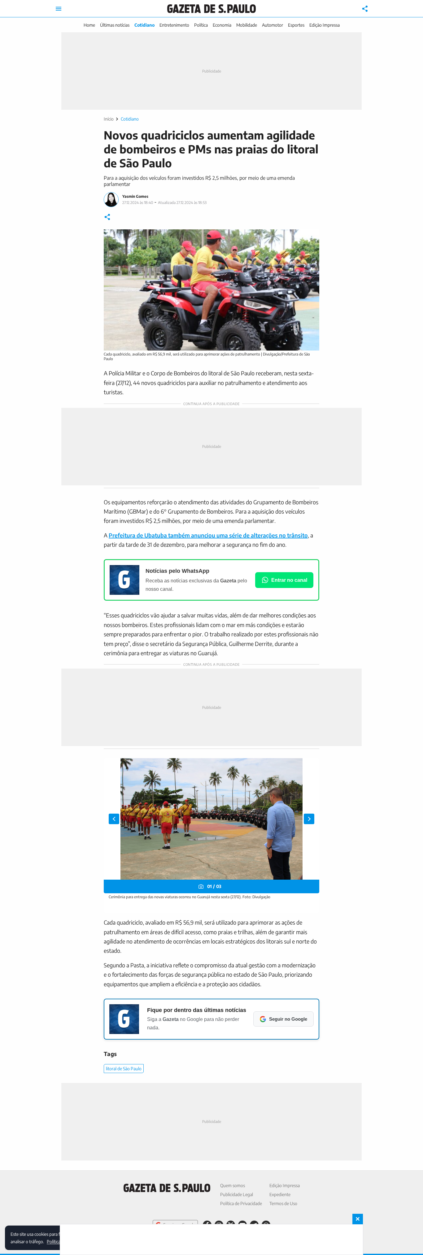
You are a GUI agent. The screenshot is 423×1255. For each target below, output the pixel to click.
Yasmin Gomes (135, 196)
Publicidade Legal (236, 1194)
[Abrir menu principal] (58, 8)
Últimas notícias (114, 25)
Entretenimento (174, 25)
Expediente (279, 1194)
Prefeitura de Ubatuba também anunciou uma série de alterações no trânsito (208, 535)
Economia (222, 25)
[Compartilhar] (365, 8)
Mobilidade (246, 25)
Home (89, 25)
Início (109, 119)
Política (201, 25)
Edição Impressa (324, 25)
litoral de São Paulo (124, 1068)
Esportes (296, 25)
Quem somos (232, 1185)
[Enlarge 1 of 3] (311, 766)
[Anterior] (114, 819)
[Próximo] (309, 819)
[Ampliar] (311, 237)
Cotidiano (144, 25)
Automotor (272, 25)
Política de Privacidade (241, 1203)
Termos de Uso (283, 1203)
